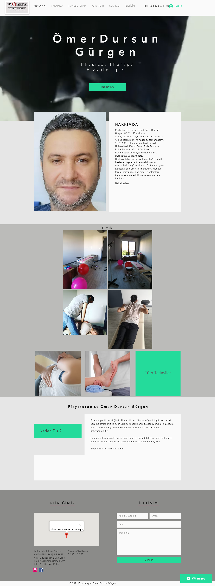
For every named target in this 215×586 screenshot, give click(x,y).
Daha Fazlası (122, 183)
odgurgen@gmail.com (53, 561)
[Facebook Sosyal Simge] (41, 570)
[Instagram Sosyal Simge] (35, 570)
